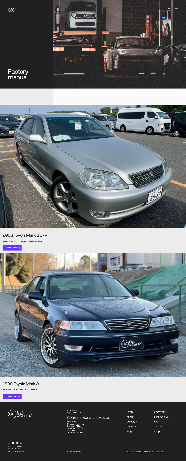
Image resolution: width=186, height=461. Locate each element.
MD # (10, 446)
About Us (132, 427)
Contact (158, 427)
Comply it (132, 422)
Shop (157, 432)
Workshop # (19, 446)
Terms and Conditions (134, 451)
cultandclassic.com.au (75, 451)
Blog (129, 432)
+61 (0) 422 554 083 (76, 412)
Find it (130, 417)
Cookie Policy (160, 451)
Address (70, 416)
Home (130, 412)
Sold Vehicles (161, 417)
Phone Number (72, 410)
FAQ (156, 422)
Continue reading (12, 248)
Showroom (160, 412)
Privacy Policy (149, 451)
